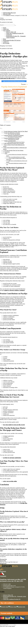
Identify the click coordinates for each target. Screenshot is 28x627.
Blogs (4, 39)
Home (4, 27)
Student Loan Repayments (10, 140)
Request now (3, 563)
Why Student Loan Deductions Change (16, 142)
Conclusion (7, 151)
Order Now (6, 29)
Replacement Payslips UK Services (11, 40)
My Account (6, 43)
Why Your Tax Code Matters (14, 134)
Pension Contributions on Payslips (11, 138)
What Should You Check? (13, 139)
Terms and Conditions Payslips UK (15, 33)
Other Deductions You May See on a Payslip (14, 143)
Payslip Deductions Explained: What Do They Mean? (16, 131)
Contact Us (6, 41)
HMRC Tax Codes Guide (11, 245)
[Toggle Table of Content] (1, 128)
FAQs (6, 153)
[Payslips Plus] (9, 3)
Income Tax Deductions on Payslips (12, 132)
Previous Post (3, 559)
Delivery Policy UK (11, 32)
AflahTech (2, 621)
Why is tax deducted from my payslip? (17, 157)
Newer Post (3, 560)
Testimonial (9, 34)
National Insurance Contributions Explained (13, 135)
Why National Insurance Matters (15, 136)
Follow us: (2, 623)
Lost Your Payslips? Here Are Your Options (13, 150)
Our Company (6, 30)
